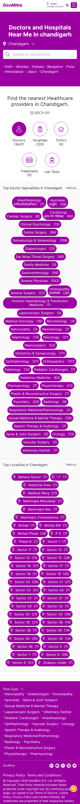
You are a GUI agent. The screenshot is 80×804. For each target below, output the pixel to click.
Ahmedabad (14, 71)
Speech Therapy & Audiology (27, 730)
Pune (70, 67)
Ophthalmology (17, 724)
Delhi (9, 67)
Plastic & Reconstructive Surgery (30, 748)
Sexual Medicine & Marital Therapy (31, 706)
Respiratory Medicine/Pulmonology (32, 736)
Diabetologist (38, 694)
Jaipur (32, 71)
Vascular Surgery (45, 724)
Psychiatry (32, 742)
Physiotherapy (16, 754)
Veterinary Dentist (57, 712)
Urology (68, 724)
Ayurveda (12, 700)
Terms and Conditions (44, 775)
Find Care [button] (11, 689)
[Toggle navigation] (74, 5)
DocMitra (12, 5)
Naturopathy (14, 694)
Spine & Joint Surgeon (40, 700)
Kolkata (38, 67)
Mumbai (22, 67)
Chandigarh (49, 71)
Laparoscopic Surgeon (22, 712)
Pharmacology (42, 754)
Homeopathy (63, 694)
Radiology (12, 742)
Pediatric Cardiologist (22, 718)
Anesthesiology (54, 718)
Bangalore (55, 67)
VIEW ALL (71, 188)
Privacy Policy (14, 775)
